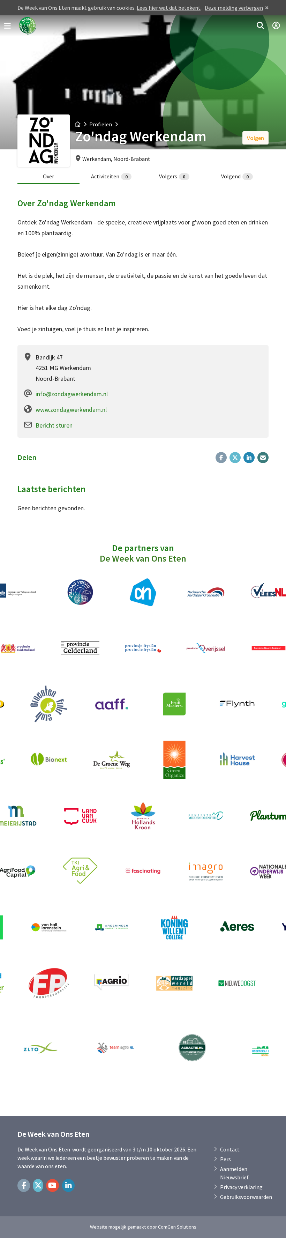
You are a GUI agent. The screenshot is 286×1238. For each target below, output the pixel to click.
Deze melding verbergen (234, 7)
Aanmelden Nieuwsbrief (234, 1173)
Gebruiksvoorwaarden (246, 1196)
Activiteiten (109, 176)
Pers (225, 1159)
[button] (260, 25)
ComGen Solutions (177, 1227)
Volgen (255, 137)
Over (48, 176)
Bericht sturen (54, 425)
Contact (230, 1149)
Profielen (100, 124)
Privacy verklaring (241, 1187)
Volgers (172, 176)
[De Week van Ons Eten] (27, 25)
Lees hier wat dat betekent (169, 7)
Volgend (235, 176)
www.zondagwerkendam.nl (71, 410)
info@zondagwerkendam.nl (72, 394)
